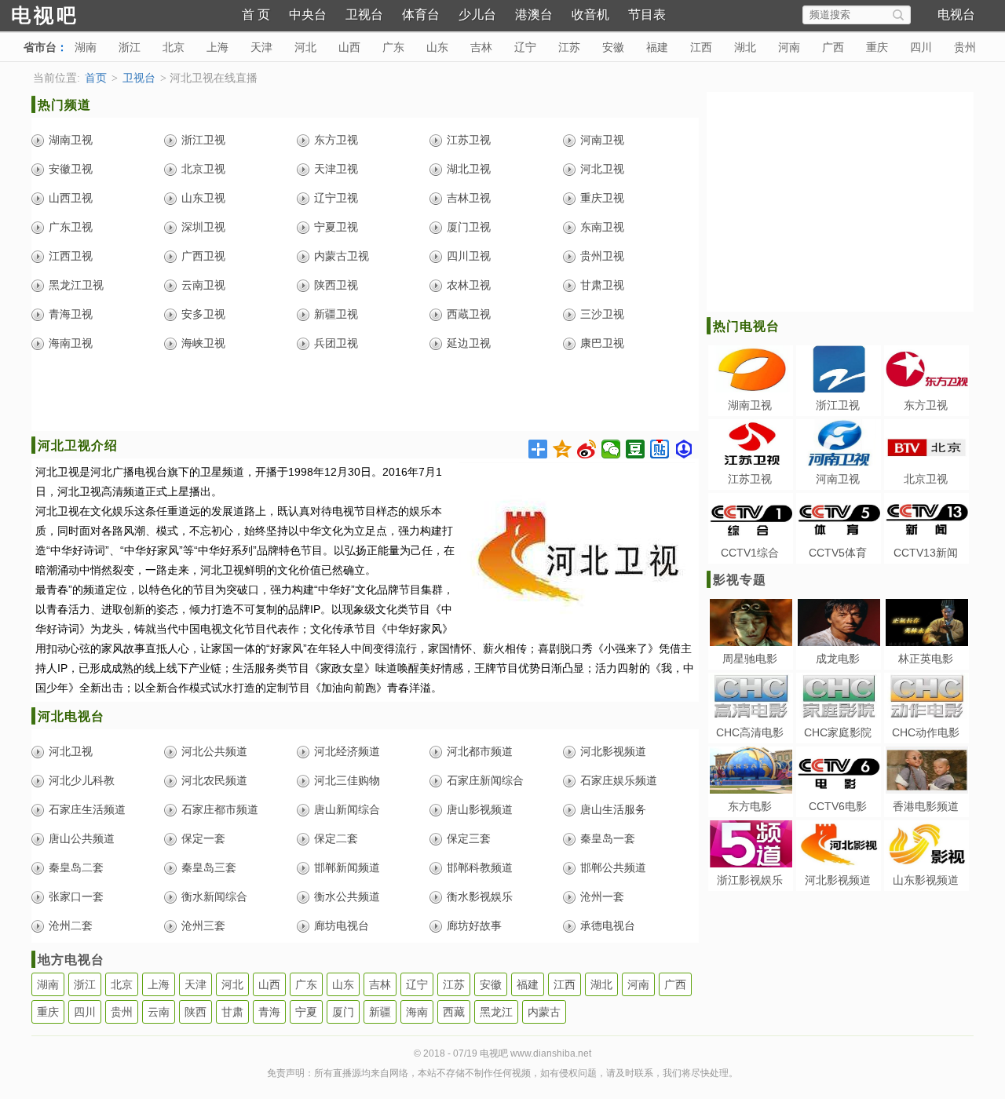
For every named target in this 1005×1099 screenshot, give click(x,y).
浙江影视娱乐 (750, 880)
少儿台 (477, 14)
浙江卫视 (203, 139)
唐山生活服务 (613, 809)
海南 (417, 1012)
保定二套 (336, 838)
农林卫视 (469, 285)
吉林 (481, 47)
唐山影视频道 (480, 809)
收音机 (590, 14)
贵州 (965, 47)
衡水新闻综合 (214, 896)
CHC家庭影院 (838, 732)
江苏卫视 (469, 139)
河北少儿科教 (82, 780)
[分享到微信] (611, 449)
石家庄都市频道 (219, 809)
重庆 (877, 47)
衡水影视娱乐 (480, 896)
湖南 (86, 47)
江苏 (569, 47)
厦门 (343, 1012)
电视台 (956, 14)
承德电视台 (607, 925)
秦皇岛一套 (607, 838)
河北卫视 (602, 168)
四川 (921, 47)
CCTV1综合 (750, 552)
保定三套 (469, 838)
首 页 (256, 14)
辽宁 (525, 47)
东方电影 (750, 806)
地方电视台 (71, 959)
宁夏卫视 (336, 227)
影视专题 (739, 579)
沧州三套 (203, 925)
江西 (701, 47)
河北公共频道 (214, 751)
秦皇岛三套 (208, 867)
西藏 (454, 1012)
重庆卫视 (602, 198)
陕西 (195, 1012)
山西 (349, 47)
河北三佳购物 (347, 780)
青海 (269, 1012)
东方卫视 (336, 139)
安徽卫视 (71, 168)
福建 (657, 47)
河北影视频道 (613, 751)
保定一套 (203, 838)
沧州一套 (602, 896)
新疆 (380, 1012)
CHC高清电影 (750, 732)
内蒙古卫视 (341, 256)
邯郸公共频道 (613, 867)
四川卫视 (469, 256)
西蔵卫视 (469, 314)
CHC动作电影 (925, 732)
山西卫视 (71, 198)
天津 (261, 47)
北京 (174, 47)
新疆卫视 (336, 314)
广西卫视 (203, 256)
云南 (159, 1012)
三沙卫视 (602, 314)
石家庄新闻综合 (485, 780)
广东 (393, 47)
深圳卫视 (203, 227)
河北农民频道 (214, 780)
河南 (789, 47)
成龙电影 (838, 658)
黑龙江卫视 (76, 285)
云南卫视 (203, 285)
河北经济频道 (347, 751)
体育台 (421, 14)
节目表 (647, 14)
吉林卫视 (469, 198)
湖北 (745, 47)
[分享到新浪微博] (587, 449)
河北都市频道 (480, 751)
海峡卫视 (203, 343)
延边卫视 (469, 343)
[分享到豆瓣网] (635, 449)
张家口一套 (76, 896)
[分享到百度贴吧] (660, 449)
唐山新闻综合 (347, 809)
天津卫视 (336, 168)
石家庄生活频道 (87, 809)
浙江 (130, 47)
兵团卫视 (336, 343)
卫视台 (364, 14)
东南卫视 (602, 227)
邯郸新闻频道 (347, 867)
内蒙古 (544, 1012)
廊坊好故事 (474, 925)
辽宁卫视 (336, 198)
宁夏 (306, 1012)
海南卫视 (71, 343)
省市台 (40, 47)
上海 (217, 47)
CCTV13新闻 (926, 552)
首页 (96, 78)
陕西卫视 (336, 285)
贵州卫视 (602, 256)
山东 (437, 47)
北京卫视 (203, 168)
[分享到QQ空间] (562, 449)
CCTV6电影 (838, 806)
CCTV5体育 (838, 552)
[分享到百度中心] (684, 449)
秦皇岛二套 (76, 867)
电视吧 (70, 13)
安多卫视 (203, 314)
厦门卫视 (469, 227)
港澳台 (534, 14)
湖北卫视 (469, 168)
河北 (305, 47)
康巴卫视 (602, 343)
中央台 (308, 14)
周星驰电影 (749, 658)
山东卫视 (203, 198)
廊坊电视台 (341, 925)
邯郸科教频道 (480, 867)
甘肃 (232, 1012)
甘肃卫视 (602, 285)
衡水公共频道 (347, 896)
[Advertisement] (365, 395)
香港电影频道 (926, 806)
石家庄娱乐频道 (618, 780)
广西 (833, 47)
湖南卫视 (71, 139)
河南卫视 (602, 139)
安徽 (613, 47)
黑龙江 (496, 1012)
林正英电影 (925, 658)
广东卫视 (71, 227)
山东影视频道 (926, 880)
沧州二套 (71, 925)
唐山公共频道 (82, 838)
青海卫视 (71, 314)
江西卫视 (71, 256)
